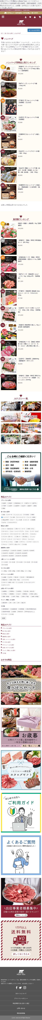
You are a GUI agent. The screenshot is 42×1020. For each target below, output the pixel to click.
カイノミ (36, 541)
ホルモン (33, 534)
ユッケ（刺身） (32, 517)
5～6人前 (34, 562)
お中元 (10, 577)
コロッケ (26, 520)
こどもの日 (20, 582)
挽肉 (17, 541)
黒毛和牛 (4, 602)
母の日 (16, 577)
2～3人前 (12, 562)
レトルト (31, 539)
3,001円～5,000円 (16, 550)
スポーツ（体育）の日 (8, 582)
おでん (4, 522)
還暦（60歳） (6, 596)
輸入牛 (23, 602)
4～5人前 (27, 562)
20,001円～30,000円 (8, 556)
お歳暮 (4, 577)
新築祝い (12, 594)
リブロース (5, 534)
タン (27, 531)
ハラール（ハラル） (7, 541)
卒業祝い (12, 591)
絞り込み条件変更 (34, 30)
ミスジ (33, 536)
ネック (10, 539)
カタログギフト (12, 522)
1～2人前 (5, 562)
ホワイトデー (6, 585)
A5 (10, 602)
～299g (4, 571)
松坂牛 (4, 503)
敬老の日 (4, 580)
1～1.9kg (28, 571)
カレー (13, 520)
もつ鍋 (13, 517)
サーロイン (5, 531)
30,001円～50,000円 (21, 556)
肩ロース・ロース (20, 528)
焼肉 (3, 514)
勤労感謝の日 (30, 577)
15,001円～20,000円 (21, 553)
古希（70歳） (16, 596)
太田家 (14, 611)
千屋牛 (4, 506)
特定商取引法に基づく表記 (21, 1003)
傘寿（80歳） (35, 596)
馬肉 (3, 508)
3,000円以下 (5, 550)
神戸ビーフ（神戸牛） (31, 503)
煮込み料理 (5, 520)
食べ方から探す (9, 33)
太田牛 (10, 506)
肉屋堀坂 (21, 609)
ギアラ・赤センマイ (15, 544)
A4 (14, 602)
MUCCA (20, 611)
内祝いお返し (34, 594)
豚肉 (35, 506)
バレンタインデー (30, 582)
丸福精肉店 (14, 609)
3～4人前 (19, 562)
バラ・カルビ (34, 531)
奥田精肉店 (5, 609)
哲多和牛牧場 (6, 611)
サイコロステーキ (16, 534)
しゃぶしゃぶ (18, 514)
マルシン (4, 544)
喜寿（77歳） (25, 596)
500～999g (20, 571)
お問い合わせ (21, 1008)
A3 (18, 602)
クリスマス (26, 580)
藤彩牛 (30, 506)
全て (2, 33)
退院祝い (25, 594)
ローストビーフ (21, 517)
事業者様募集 (21, 1013)
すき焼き (26, 514)
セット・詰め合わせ (7, 528)
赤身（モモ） (31, 528)
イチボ (29, 541)
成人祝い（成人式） (29, 591)
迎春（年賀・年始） (15, 580)
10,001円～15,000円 (8, 553)
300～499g (12, 571)
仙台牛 (24, 506)
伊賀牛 (10, 503)
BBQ (32, 514)
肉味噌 (33, 520)
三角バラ (18, 536)
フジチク (4, 614)
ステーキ (9, 514)
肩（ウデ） (26, 534)
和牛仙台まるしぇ (30, 611)
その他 (25, 544)
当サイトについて (21, 993)
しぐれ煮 (19, 520)
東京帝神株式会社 (31, 609)
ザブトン (22, 541)
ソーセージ (18, 539)
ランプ (4, 539)
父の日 (22, 577)
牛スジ (25, 539)
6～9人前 (5, 564)
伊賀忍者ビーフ (19, 503)
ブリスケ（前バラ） (7, 536)
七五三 (19, 594)
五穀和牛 (17, 506)
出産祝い (19, 591)
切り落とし (26, 536)
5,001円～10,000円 (29, 550)
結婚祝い (4, 591)
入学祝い (4, 594)
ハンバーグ (5, 517)
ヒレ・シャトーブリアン (17, 531)
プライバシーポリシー (21, 998)
